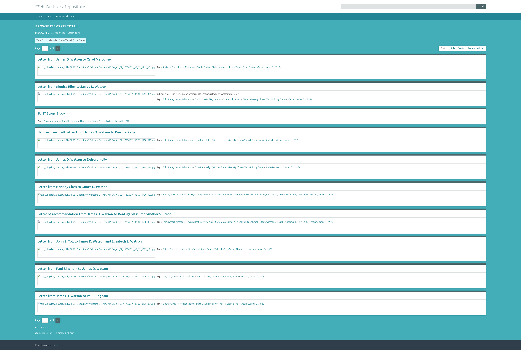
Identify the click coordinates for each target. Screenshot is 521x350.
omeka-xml (63, 333)
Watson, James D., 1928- (269, 67)
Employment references (175, 194)
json (55, 333)
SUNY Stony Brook (51, 113)
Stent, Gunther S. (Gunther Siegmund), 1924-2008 (284, 194)
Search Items (74, 33)
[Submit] (483, 6)
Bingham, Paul (169, 276)
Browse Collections (65, 16)
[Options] (478, 6)
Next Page (57, 48)
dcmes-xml (46, 333)
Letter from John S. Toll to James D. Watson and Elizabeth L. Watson (89, 241)
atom (37, 333)
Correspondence (52, 121)
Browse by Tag (58, 33)
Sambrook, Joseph (232, 99)
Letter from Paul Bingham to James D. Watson (72, 268)
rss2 (72, 333)
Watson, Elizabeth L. (237, 249)
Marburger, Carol (193, 67)
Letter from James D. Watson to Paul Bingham (72, 296)
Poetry (207, 67)
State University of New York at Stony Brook (233, 67)
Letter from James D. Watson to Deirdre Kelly (72, 159)
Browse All (42, 33)
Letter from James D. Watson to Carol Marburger (74, 59)
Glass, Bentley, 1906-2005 (201, 194)
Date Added (474, 48)
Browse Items (44, 16)
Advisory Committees (173, 67)
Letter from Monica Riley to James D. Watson (71, 86)
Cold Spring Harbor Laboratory (178, 99)
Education (199, 140)
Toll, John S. (220, 249)
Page (38, 48)
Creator (462, 48)
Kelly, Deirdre (212, 140)
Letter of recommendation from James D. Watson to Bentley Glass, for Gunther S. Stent (104, 214)
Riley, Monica (215, 99)
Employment (201, 99)
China (165, 249)
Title (453, 48)
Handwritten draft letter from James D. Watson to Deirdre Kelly (86, 132)
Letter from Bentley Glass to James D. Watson (72, 187)
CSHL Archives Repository (60, 6)
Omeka (59, 345)
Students (270, 140)
